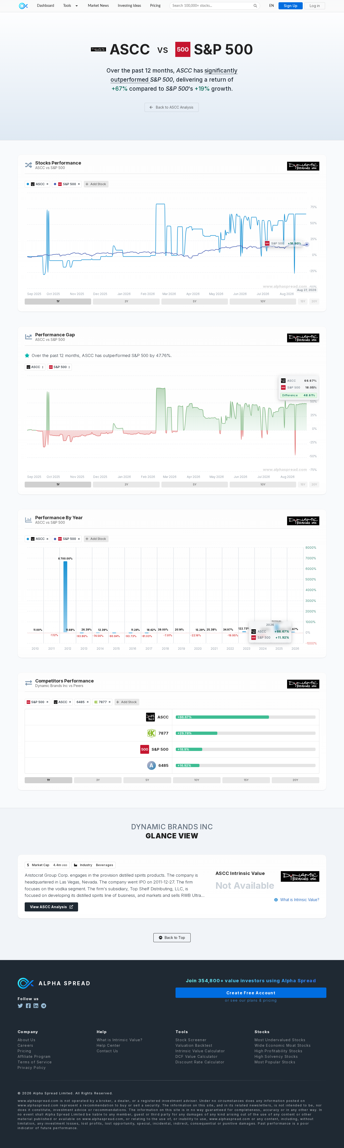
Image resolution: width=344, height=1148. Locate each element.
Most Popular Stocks (275, 1062)
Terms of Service (35, 1062)
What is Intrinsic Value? (299, 899)
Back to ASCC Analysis (174, 107)
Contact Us (107, 1051)
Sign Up (290, 6)
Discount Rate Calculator (200, 1062)
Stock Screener (191, 1040)
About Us (27, 1040)
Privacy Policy (32, 1067)
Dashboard (45, 6)
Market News (98, 6)
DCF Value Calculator (197, 1056)
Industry (96, 865)
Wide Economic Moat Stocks (283, 1045)
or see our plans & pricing (251, 1000)
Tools (67, 6)
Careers (25, 1045)
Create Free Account (251, 992)
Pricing (155, 6)
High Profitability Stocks (279, 1051)
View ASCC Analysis (49, 907)
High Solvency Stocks (276, 1056)
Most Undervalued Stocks (280, 1040)
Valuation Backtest (194, 1045)
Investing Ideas (129, 6)
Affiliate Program (34, 1056)
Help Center (109, 1045)
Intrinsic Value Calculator (200, 1051)
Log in (315, 6)
